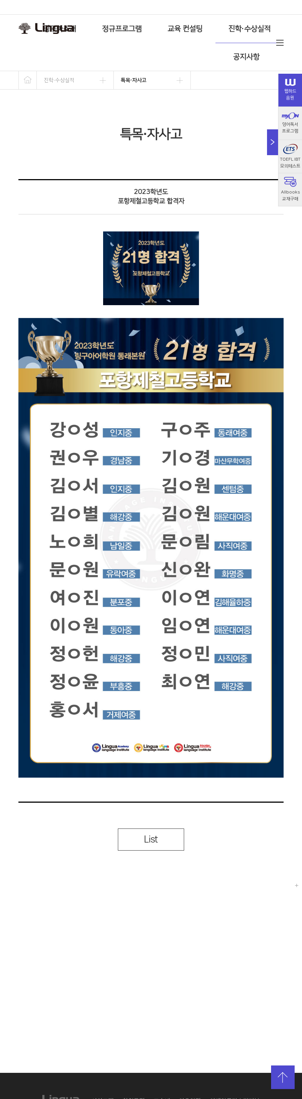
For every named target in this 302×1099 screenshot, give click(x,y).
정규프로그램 (122, 29)
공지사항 (246, 57)
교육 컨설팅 (185, 29)
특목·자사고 (134, 80)
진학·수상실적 (249, 29)
